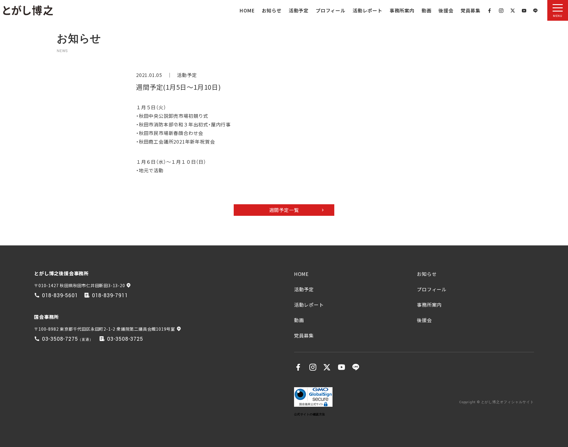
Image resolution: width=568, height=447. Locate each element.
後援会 (445, 10)
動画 (427, 10)
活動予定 (299, 10)
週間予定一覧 (284, 209)
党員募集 (470, 10)
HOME (247, 10)
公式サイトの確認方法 (309, 414)
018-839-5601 (60, 295)
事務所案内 (402, 10)
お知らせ (272, 10)
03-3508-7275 (60, 339)
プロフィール (331, 10)
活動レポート (368, 10)
